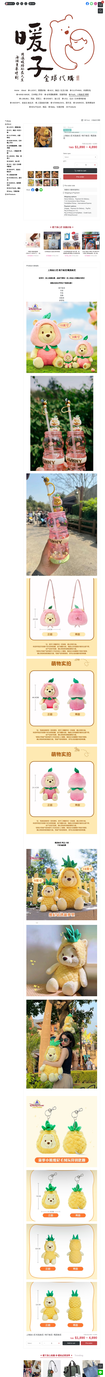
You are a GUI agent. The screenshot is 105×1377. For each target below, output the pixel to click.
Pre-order (67, 130)
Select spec (67, 153)
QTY (64, 161)
